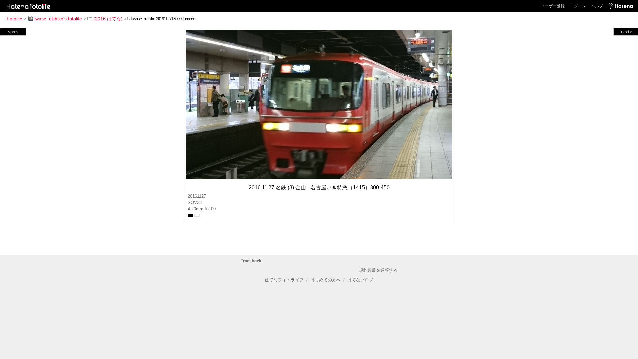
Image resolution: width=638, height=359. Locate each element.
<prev (13, 31)
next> (626, 31)
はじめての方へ (325, 279)
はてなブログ (360, 279)
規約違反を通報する (378, 270)
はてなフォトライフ (284, 279)
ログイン (578, 6)
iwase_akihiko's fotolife (58, 18)
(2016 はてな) (108, 18)
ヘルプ (597, 6)
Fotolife (14, 18)
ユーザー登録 (553, 6)
